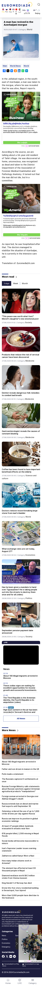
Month (25, 283)
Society (28, 322)
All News (21, 718)
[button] (33, 981)
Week (15, 283)
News (4, 935)
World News (15, 66)
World (29, 29)
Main (5, 66)
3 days (6, 283)
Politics (29, 598)
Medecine (29, 361)
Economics (30, 555)
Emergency (6, 947)
